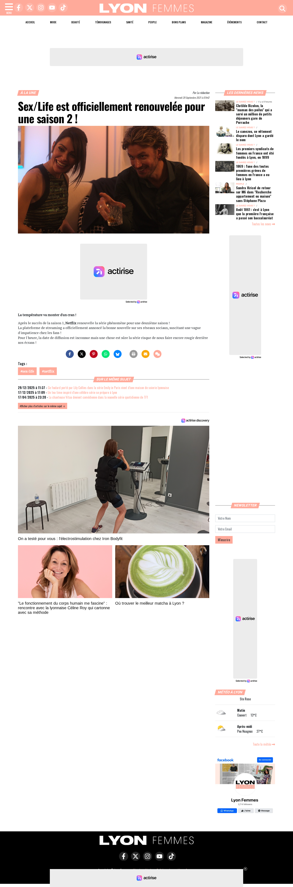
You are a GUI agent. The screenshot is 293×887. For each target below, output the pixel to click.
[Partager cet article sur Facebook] (70, 354)
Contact (262, 22)
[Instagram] (39, 8)
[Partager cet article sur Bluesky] (118, 354)
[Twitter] (28, 8)
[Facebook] (17, 8)
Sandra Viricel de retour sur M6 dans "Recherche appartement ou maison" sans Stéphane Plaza (253, 194)
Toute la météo (262, 744)
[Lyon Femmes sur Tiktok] (170, 859)
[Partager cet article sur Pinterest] (94, 354)
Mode (53, 22)
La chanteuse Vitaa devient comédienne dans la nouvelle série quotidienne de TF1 (98, 397)
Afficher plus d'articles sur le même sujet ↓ (42, 406)
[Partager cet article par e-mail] (145, 354)
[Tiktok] (62, 8)
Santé (129, 22)
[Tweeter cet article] (82, 354)
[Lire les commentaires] (157, 354)
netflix (49, 371)
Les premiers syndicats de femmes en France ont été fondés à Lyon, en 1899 (255, 153)
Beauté (75, 22)
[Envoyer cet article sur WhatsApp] (106, 354)
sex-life (28, 371)
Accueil (30, 22)
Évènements (234, 22)
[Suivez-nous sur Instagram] (146, 859)
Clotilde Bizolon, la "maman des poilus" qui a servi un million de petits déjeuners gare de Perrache (254, 114)
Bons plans (179, 22)
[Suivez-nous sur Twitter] (134, 859)
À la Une (28, 93)
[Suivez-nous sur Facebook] (245, 785)
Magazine (206, 22)
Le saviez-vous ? (245, 102)
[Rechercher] (281, 9)
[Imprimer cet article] (134, 354)
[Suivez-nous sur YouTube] (158, 859)
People (152, 22)
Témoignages (103, 22)
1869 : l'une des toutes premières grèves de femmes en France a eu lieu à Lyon (252, 172)
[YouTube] (51, 8)
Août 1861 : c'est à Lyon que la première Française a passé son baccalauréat (254, 213)
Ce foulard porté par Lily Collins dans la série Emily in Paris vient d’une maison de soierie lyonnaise (108, 387)
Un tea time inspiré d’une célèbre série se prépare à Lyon (82, 392)
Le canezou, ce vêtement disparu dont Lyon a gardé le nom (254, 135)
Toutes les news (262, 224)
